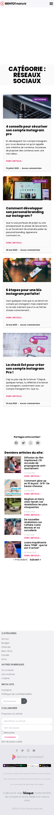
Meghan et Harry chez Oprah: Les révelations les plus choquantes (35, 503)
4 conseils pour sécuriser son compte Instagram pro (27, 130)
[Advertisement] (27, 36)
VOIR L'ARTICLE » (32, 476)
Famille (5, 655)
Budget (6, 642)
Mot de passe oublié (12, 741)
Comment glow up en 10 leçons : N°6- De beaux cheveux (37, 483)
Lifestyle (6, 647)
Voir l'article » (14, 161)
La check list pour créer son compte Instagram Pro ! (25, 368)
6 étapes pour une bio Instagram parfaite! (24, 292)
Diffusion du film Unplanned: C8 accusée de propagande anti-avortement (35, 463)
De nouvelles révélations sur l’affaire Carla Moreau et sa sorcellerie (33, 525)
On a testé (8, 670)
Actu (4, 659)
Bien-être (7, 651)
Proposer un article (12, 713)
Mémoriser (9, 732)
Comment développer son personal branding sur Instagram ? (25, 212)
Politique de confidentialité (17, 694)
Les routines (8, 674)
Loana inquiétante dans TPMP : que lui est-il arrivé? (35, 545)
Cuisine (6, 678)
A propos (7, 689)
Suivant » (35, 559)
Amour (5, 638)
